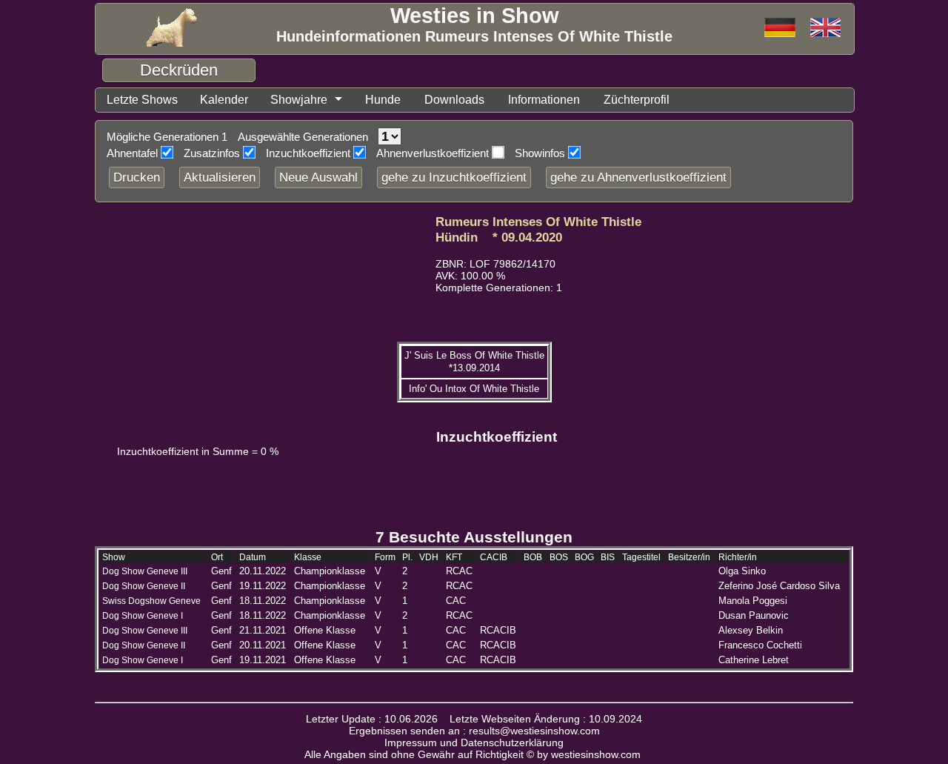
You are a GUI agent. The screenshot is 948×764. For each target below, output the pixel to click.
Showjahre (298, 99)
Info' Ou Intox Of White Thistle (474, 388)
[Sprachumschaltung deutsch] (825, 28)
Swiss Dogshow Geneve (151, 601)
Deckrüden (179, 70)
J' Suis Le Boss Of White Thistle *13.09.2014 (474, 361)
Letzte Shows (142, 99)
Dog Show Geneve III (144, 571)
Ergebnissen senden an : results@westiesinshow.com (474, 731)
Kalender (224, 99)
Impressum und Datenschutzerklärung (474, 742)
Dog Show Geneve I (142, 616)
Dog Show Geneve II (143, 586)
